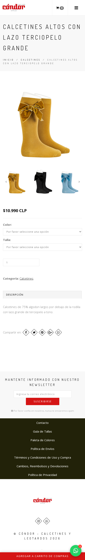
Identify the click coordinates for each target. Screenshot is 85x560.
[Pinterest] (42, 332)
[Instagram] (38, 521)
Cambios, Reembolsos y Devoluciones (42, 466)
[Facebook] (26, 332)
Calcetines (30, 59)
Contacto (42, 423)
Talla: (7, 240)
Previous (6, 182)
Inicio (8, 59)
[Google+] (50, 332)
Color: (7, 225)
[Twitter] (34, 332)
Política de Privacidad (42, 475)
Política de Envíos (42, 449)
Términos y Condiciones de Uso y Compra (42, 457)
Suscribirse (43, 401)
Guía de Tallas (42, 431)
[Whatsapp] (46, 521)
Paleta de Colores (42, 440)
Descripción (14, 294)
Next (79, 182)
